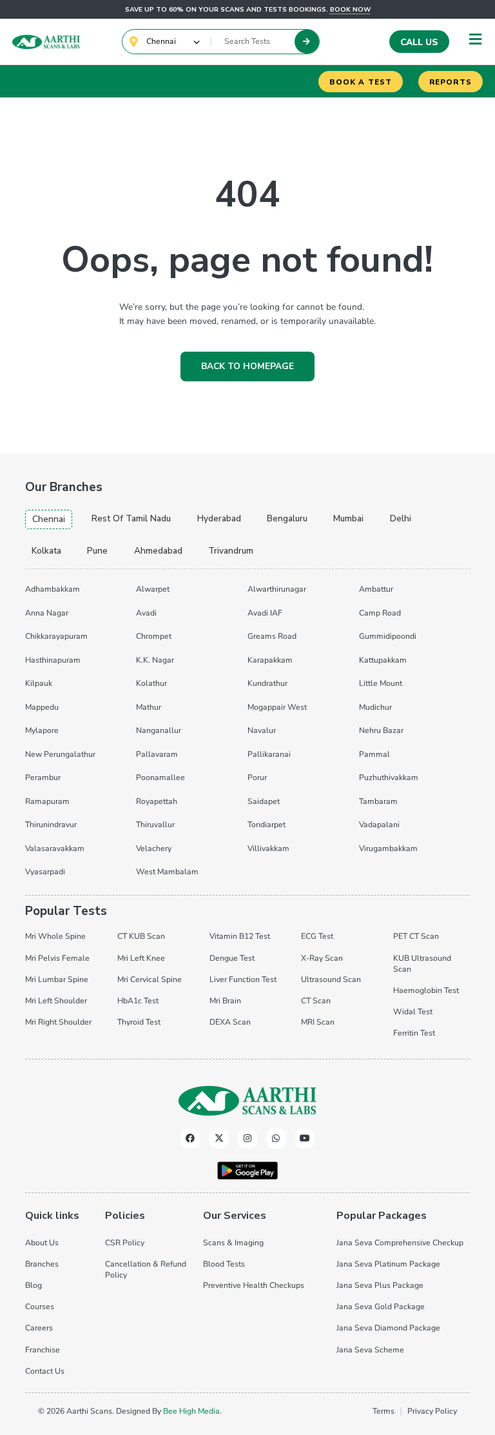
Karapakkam (270, 660)
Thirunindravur (51, 824)
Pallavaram (157, 754)
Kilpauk (38, 683)
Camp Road (380, 613)
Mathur (148, 707)
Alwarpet (153, 589)
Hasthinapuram (53, 660)
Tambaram (378, 801)
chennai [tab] (48, 519)
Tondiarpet (267, 824)
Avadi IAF (265, 613)
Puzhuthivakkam (388, 777)
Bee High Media (191, 1411)
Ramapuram (47, 801)
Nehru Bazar (381, 730)
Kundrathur (267, 683)
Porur (257, 777)
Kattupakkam (383, 660)
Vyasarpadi (45, 872)
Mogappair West (277, 707)
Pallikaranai (269, 754)
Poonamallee (160, 777)
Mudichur (375, 707)
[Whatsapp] (276, 1139)
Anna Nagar (46, 613)
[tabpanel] (248, 728)
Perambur (43, 777)
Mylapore (42, 730)
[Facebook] (190, 1139)
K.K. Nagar (155, 660)
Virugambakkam (388, 848)
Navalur (262, 730)
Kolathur (151, 683)
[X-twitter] (219, 1139)
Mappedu (42, 707)
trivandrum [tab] (230, 551)
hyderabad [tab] (219, 518)
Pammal (374, 754)
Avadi (146, 613)
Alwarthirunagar (277, 589)
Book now (350, 9)
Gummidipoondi (387, 636)
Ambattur (376, 589)
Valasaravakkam (54, 848)
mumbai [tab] (348, 518)
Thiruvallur (155, 824)
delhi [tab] (400, 518)
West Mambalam (167, 872)
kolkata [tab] (46, 551)
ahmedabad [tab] (158, 551)
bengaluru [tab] (287, 518)
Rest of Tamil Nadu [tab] (131, 518)
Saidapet (264, 801)
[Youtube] (305, 1139)
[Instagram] (248, 1139)
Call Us (419, 42)
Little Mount (380, 683)
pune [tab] (97, 551)
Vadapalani (379, 824)
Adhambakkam (52, 589)
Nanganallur (158, 730)
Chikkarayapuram (56, 636)
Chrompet (153, 636)
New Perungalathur (60, 754)
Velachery (153, 848)
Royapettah (156, 801)
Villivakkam (268, 848)
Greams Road (272, 636)
